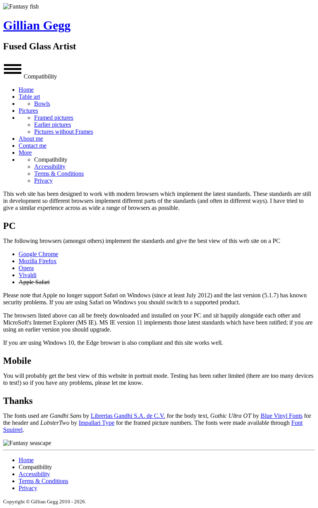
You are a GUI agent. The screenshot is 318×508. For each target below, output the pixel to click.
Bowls (42, 103)
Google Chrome (38, 254)
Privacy (43, 180)
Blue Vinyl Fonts (281, 415)
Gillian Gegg (37, 25)
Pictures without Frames (63, 131)
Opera (26, 268)
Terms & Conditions (59, 173)
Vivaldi (27, 275)
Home (26, 89)
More (25, 152)
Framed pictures (53, 117)
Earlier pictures (52, 124)
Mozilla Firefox (38, 261)
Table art (29, 96)
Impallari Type (96, 422)
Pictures (28, 110)
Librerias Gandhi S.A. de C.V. (128, 415)
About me (31, 138)
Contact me (33, 145)
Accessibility (50, 166)
